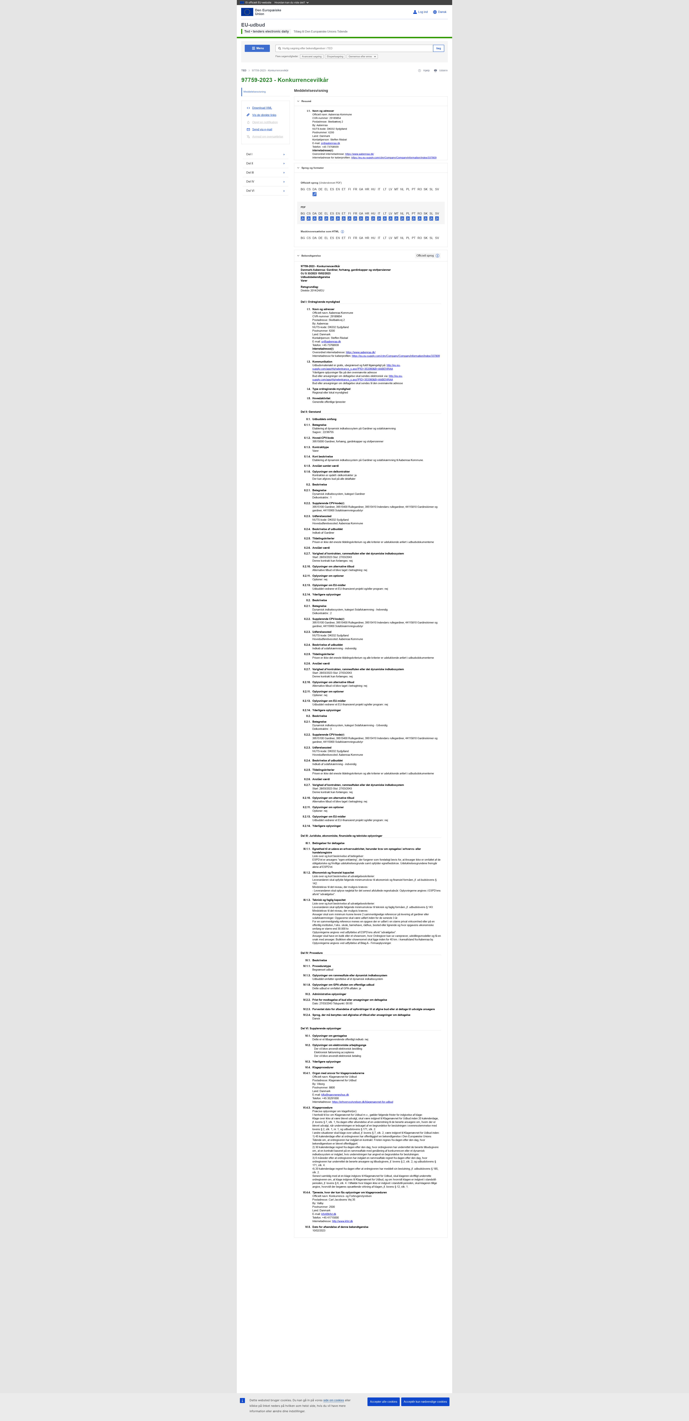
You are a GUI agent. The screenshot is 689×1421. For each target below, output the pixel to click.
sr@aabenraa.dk (330, 143)
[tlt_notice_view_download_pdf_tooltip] (303, 218)
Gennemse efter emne (360, 56)
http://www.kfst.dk (342, 1221)
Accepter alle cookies (383, 1401)
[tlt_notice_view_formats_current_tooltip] (437, 255)
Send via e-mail (262, 129)
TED (243, 70)
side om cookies (333, 1400)
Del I (249, 154)
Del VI (250, 190)
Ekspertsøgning (335, 56)
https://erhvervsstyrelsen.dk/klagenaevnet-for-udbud (362, 1101)
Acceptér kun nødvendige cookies (425, 1401)
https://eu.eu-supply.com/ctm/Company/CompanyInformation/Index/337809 (394, 157)
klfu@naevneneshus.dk (335, 1094)
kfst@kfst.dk (328, 1213)
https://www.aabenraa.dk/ (359, 154)
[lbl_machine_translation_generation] (342, 231)
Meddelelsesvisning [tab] (254, 91)
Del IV (250, 181)
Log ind (423, 11)
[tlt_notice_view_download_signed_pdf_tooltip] (315, 194)
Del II (249, 163)
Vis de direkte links (264, 115)
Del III (250, 172)
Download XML (262, 107)
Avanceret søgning (312, 56)
